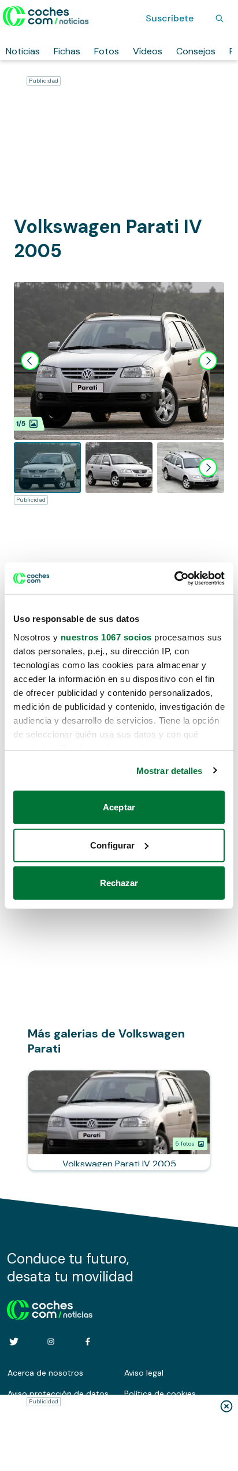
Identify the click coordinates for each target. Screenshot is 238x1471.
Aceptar (119, 807)
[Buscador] (219, 18)
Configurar (112, 845)
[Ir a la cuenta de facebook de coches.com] (87, 1341)
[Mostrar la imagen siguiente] (208, 360)
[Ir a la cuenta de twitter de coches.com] (13, 1341)
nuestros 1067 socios (106, 637)
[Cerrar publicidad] (226, 1406)
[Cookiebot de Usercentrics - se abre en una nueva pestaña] (174, 578)
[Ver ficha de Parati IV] (119, 1120)
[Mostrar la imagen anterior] (30, 360)
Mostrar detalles (169, 770)
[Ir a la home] (46, 16)
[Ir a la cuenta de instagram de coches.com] (50, 1341)
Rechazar (119, 883)
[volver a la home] (50, 1308)
